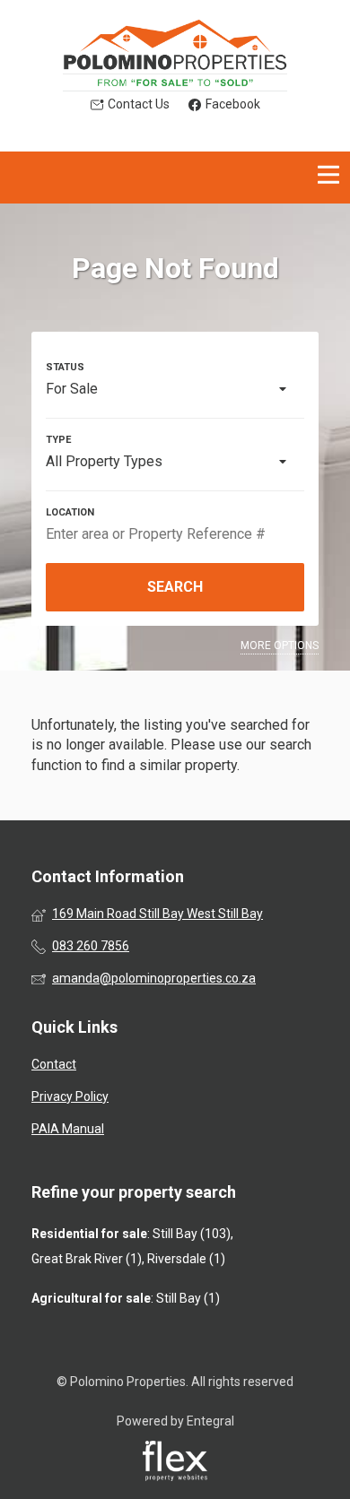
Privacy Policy (70, 1096)
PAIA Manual (67, 1129)
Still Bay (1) (188, 1298)
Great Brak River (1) (86, 1259)
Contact (53, 1064)
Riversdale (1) (186, 1259)
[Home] (175, 55)
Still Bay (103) (192, 1233)
